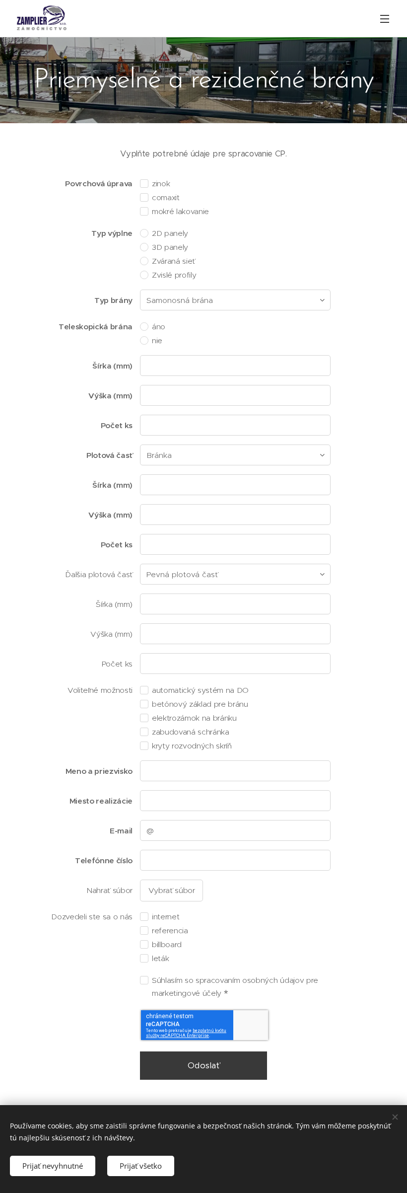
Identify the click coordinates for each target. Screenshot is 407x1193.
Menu (385, 18)
